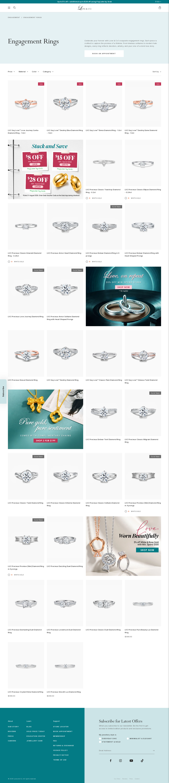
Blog (29, 727)
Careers (12, 741)
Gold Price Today (36, 731)
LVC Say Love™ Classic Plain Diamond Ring (104, 380)
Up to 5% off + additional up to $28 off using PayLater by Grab (84, 2)
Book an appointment (104, 53)
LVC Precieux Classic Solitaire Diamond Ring (102, 504)
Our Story (13, 727)
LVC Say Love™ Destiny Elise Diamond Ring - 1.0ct (65, 131)
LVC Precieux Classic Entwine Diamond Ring (63, 504)
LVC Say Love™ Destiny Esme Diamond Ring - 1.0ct (141, 131)
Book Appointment (63, 731)
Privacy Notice (61, 755)
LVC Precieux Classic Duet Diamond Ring (103, 630)
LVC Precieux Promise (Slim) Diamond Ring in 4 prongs (143, 504)
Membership (59, 736)
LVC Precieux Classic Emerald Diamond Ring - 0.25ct (24, 254)
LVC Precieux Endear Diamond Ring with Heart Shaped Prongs (142, 254)
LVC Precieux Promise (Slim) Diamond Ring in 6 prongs (26, 567)
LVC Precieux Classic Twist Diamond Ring (25, 503)
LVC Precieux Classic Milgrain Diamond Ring (141, 440)
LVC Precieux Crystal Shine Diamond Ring (25, 692)
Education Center (36, 736)
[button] (3, 391)
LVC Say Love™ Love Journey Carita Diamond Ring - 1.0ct (23, 131)
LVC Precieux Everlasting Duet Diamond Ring (25, 631)
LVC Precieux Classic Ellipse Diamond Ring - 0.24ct (143, 190)
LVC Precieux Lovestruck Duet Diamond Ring (64, 631)
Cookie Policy (60, 750)
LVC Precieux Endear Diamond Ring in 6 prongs (102, 254)
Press (11, 736)
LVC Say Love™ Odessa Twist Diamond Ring (141, 381)
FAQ (55, 741)
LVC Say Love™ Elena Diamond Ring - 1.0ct (103, 130)
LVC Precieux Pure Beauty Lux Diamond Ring (141, 631)
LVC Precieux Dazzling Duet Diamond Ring (65, 566)
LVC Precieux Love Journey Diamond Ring (25, 316)
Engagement (14, 17)
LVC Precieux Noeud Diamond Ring (22, 380)
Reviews (12, 731)
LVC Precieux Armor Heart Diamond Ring (64, 253)
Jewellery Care (35, 741)
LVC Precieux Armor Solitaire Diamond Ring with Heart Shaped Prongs (63, 317)
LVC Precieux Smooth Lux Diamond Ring (64, 692)
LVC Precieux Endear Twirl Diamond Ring (103, 439)
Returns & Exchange (63, 745)
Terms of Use (60, 760)
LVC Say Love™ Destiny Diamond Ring (62, 380)
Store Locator (61, 727)
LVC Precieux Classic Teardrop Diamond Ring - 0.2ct (103, 190)
